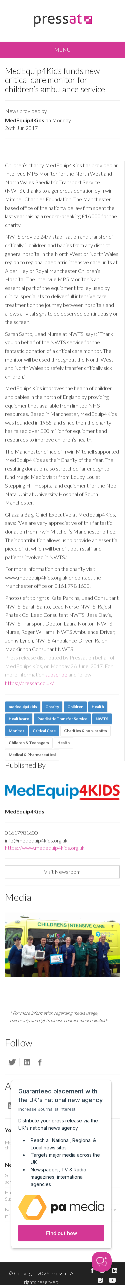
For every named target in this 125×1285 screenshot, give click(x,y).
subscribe (56, 674)
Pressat (59, 1273)
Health (63, 742)
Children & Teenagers (29, 742)
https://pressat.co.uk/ (29, 683)
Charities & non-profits (85, 730)
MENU (62, 49)
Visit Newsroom (62, 871)
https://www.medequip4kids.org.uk (45, 847)
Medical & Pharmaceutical (32, 754)
